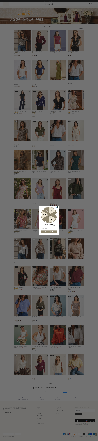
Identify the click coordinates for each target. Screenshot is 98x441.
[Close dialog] (57, 207)
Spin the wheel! (49, 231)
